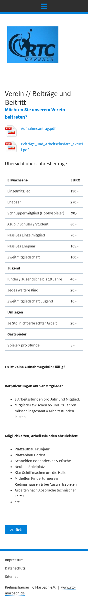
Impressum (14, 559)
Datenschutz (15, 568)
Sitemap (12, 576)
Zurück (16, 529)
